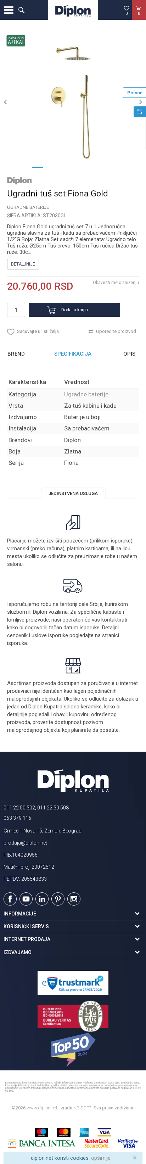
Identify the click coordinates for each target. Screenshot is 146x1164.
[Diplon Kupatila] (73, 10)
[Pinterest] (57, 899)
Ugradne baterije (28, 207)
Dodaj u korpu (74, 309)
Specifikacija (72, 354)
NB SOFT (82, 1107)
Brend (16, 354)
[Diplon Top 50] (73, 1050)
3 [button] (65, 167)
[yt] (26, 899)
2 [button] (51, 167)
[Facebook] (10, 899)
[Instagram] (73, 899)
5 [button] (94, 167)
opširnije (101, 1158)
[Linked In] (42, 899)
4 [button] (80, 167)
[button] (21, 10)
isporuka (17, 643)
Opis (129, 354)
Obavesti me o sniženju (116, 282)
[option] (73, 102)
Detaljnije (23, 264)
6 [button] (108, 167)
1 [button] (37, 167)
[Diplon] (19, 180)
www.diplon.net (42, 1107)
